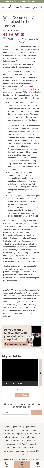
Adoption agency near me (15, 440)
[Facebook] (6, 35)
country (32, 86)
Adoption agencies (11, 430)
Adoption (7, 46)
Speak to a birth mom (32, 433)
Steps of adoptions (13, 447)
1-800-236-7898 (33, 1)
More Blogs (22, 395)
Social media (31, 440)
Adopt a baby (20, 451)
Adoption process (28, 444)
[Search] (41, 7)
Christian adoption (11, 437)
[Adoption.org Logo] (23, 7)
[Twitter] (18, 35)
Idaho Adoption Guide (13, 383)
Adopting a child (33, 451)
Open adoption (30, 427)
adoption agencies (19, 131)
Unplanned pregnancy (29, 437)
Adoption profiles (13, 444)
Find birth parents (29, 447)
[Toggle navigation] (3, 7)
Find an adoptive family (29, 430)
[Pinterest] (12, 35)
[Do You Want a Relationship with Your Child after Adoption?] (22, 336)
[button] (17, 389)
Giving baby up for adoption (12, 433)
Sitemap (22, 454)
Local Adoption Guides (14, 427)
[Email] (23, 35)
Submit (36, 412)
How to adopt (8, 451)
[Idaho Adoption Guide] (20, 371)
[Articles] (40, 372)
